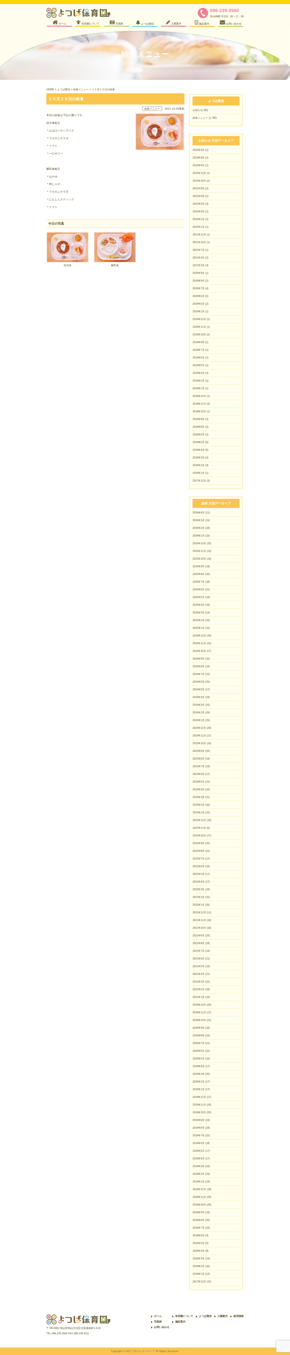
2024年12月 (199, 635)
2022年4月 (199, 211)
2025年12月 (199, 543)
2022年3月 (199, 889)
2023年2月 (199, 804)
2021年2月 (199, 989)
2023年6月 (199, 774)
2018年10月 (199, 411)
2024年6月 (199, 681)
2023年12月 (199, 727)
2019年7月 (199, 349)
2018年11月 (199, 403)
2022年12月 (199, 173)
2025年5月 (199, 597)
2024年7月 (199, 674)
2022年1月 (199, 226)
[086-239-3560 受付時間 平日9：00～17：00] (204, 17)
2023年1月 (199, 812)
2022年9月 (199, 188)
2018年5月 (199, 442)
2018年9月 (199, 419)
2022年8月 (199, 196)
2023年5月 (199, 781)
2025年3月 (199, 612)
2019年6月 (199, 357)
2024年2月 (199, 712)
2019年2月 (199, 380)
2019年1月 (199, 388)
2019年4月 (199, 372)
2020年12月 (199, 1004)
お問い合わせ (161, 1327)
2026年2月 (199, 527)
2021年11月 (199, 920)
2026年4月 (199, 512)
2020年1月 (199, 311)
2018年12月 (199, 396)
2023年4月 (199, 165)
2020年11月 (199, 1012)
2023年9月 (199, 750)
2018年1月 (199, 472)
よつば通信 (63, 89)
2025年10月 (199, 558)
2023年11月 (199, 735)
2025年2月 (199, 620)
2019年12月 (199, 319)
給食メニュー (81, 89)
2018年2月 (199, 465)
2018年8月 (199, 426)
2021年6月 (199, 958)
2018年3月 (199, 457)
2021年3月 (199, 265)
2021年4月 (199, 257)
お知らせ (198, 110)
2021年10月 (199, 242)
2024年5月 (199, 689)
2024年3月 (199, 704)
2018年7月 (199, 1227)
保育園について (184, 1316)
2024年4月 (199, 149)
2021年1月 (199, 997)
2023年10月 (199, 743)
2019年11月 (199, 326)
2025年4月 (199, 604)
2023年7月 (199, 766)
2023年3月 (199, 797)
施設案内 (180, 1321)
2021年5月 (199, 966)
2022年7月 (199, 858)
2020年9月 (199, 273)
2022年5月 (199, 203)
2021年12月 (199, 234)
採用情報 (238, 1316)
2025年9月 (199, 566)
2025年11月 (199, 551)
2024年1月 (199, 720)
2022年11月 (199, 827)
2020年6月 (199, 296)
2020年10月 (199, 1020)
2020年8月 (199, 280)
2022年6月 (199, 866)
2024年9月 (199, 658)
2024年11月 (199, 643)
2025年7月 (199, 581)
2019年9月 (199, 1120)
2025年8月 (199, 574)
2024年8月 (199, 666)
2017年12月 (199, 480)
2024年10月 (199, 651)
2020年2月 (199, 1081)
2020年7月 (199, 288)
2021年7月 (199, 249)
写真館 (158, 1321)
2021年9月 (199, 935)
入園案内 (222, 1316)
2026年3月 (199, 520)
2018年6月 (199, 434)
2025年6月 (199, 589)
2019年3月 (199, 1166)
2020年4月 (199, 1066)
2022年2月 (199, 219)
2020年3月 (199, 1073)
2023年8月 (199, 157)
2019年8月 (199, 342)
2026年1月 (199, 535)
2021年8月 (199, 943)
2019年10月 (199, 334)
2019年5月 (199, 365)
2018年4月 (199, 449)
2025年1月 (199, 627)
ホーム (158, 1316)
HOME (50, 89)
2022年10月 (199, 180)
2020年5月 (199, 303)
